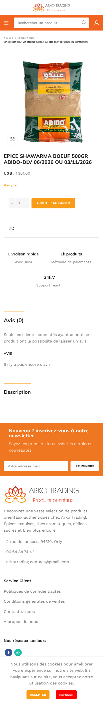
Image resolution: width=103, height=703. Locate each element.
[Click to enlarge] (13, 139)
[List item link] (51, 591)
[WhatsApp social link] (18, 652)
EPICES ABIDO (26, 38)
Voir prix (11, 185)
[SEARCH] (84, 23)
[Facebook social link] (8, 652)
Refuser (66, 694)
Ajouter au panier (53, 203)
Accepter (38, 694)
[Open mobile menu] (6, 23)
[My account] (97, 23)
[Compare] (12, 228)
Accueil (9, 38)
